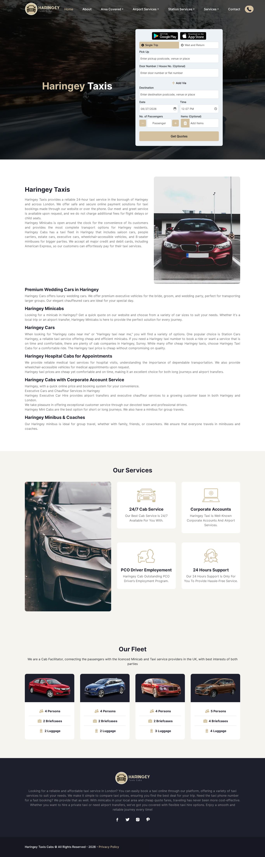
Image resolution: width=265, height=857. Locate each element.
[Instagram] (138, 819)
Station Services (180, 9)
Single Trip (151, 45)
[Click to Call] (249, 9)
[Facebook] (117, 819)
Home (68, 9)
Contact (234, 9)
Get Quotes (179, 136)
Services (210, 9)
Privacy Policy (109, 847)
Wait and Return (194, 45)
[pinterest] (148, 819)
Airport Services (145, 9)
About (87, 9)
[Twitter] (127, 819)
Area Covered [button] (111, 9)
